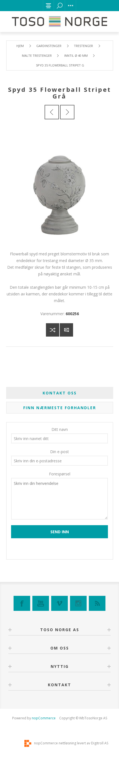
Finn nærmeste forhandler (59, 407)
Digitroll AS (99, 743)
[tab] (59, 393)
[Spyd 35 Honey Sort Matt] (67, 112)
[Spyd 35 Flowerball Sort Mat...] (52, 112)
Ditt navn (59, 429)
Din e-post (59, 451)
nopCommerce (44, 718)
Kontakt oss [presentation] (60, 393)
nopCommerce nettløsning (55, 743)
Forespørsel (59, 473)
